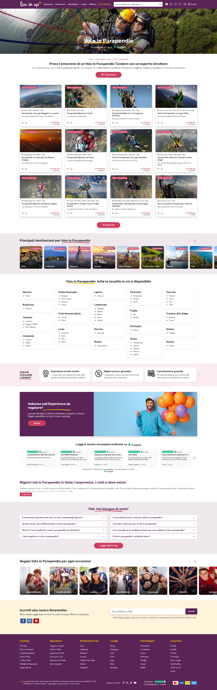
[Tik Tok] (131, 682)
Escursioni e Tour (56, 656)
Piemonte (135, 292)
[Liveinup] (31, 4)
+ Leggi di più (26, 494)
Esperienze (48, 4)
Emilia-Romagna (67, 292)
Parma (63, 304)
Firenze (172, 296)
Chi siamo (23, 646)
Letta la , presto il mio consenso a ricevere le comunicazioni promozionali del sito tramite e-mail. (154, 617)
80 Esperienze (108, 74)
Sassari (135, 330)
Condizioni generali (27, 653)
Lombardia (100, 304)
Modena (64, 301)
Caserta (28, 339)
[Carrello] (184, 4)
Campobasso (102, 345)
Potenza (29, 308)
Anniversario (145, 646)
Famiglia (143, 660)
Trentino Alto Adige (87, 660)
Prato (171, 304)
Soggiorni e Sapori (57, 646)
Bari (134, 314)
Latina (63, 336)
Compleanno (145, 649)
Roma (63, 341)
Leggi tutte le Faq (108, 545)
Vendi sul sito (175, 667)
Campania (28, 336)
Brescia (100, 311)
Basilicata (28, 304)
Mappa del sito (25, 667)
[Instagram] (29, 621)
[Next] (195, 241)
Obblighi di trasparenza (29, 664)
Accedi (173, 646)
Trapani (136, 354)
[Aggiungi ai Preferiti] (58, 87)
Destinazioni (60, 4)
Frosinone (65, 333)
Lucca (171, 299)
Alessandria (137, 296)
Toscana (171, 292)
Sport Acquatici (56, 664)
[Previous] (190, 241)
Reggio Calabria (32, 324)
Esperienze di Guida (58, 660)
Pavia (99, 317)
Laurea (143, 653)
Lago (112, 660)
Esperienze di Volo (57, 653)
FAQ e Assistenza (27, 649)
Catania (136, 345)
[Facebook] (23, 621)
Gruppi (143, 664)
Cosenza (29, 321)
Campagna (114, 649)
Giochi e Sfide (55, 649)
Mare (112, 664)
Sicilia (133, 339)
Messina (136, 348)
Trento (171, 320)
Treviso (171, 345)
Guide (172, 671)
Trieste (63, 317)
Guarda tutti (108, 225)
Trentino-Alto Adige (177, 313)
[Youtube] (36, 621)
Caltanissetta (138, 342)
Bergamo (100, 308)
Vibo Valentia (31, 327)
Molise (98, 341)
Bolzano (172, 317)
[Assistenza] (171, 4)
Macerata (100, 333)
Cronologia (174, 656)
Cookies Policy (25, 660)
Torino (135, 301)
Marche (98, 329)
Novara (136, 299)
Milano (99, 314)
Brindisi (136, 317)
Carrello (173, 649)
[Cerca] (160, 4)
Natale (142, 667)
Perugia (172, 333)
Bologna (64, 296)
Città (112, 653)
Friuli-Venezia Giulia (69, 313)
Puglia (133, 310)
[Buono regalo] (166, 4)
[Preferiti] (180, 4)
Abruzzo (27, 292)
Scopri (37, 423)
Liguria (98, 292)
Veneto (170, 341)
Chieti (28, 296)
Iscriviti (191, 611)
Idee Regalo (73, 4)
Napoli (28, 342)
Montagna (114, 667)
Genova (100, 296)
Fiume (112, 656)
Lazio (61, 329)
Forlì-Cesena (66, 299)
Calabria (27, 317)
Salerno (28, 345)
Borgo (112, 646)
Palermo (136, 351)
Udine (63, 320)
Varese (100, 320)
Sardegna (135, 326)
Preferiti (173, 653)
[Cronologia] (175, 4)
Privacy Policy (124, 617)
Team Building (175, 664)
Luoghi (83, 4)
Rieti (63, 339)
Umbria (170, 329)
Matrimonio (144, 656)
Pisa (170, 301)
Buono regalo (175, 660)
